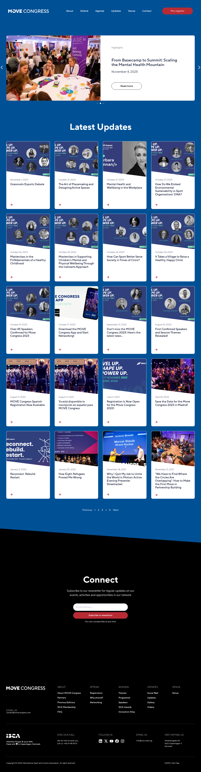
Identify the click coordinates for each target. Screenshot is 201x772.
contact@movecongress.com (18, 712)
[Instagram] (122, 741)
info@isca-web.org (144, 740)
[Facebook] (117, 741)
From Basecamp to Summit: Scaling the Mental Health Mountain (144, 62)
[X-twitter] (106, 741)
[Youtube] (111, 741)
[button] (97, 103)
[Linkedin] (100, 741)
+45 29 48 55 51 (70, 743)
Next (116, 510)
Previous (87, 510)
